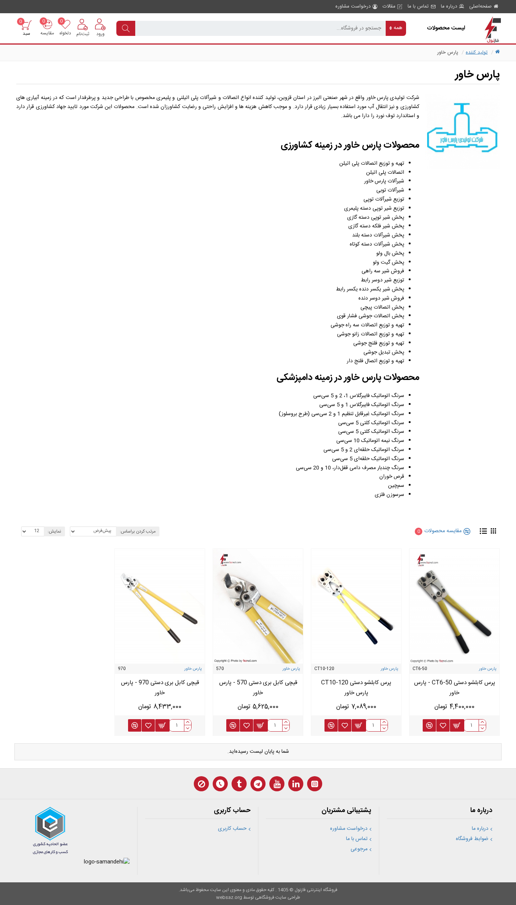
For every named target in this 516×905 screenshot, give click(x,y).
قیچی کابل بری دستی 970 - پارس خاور (160, 688)
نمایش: (54, 531)
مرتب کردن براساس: (138, 531)
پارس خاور (487, 669)
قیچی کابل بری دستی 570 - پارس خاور (258, 688)
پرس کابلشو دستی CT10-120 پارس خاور (356, 688)
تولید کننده (477, 52)
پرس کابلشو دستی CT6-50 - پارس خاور (454, 688)
